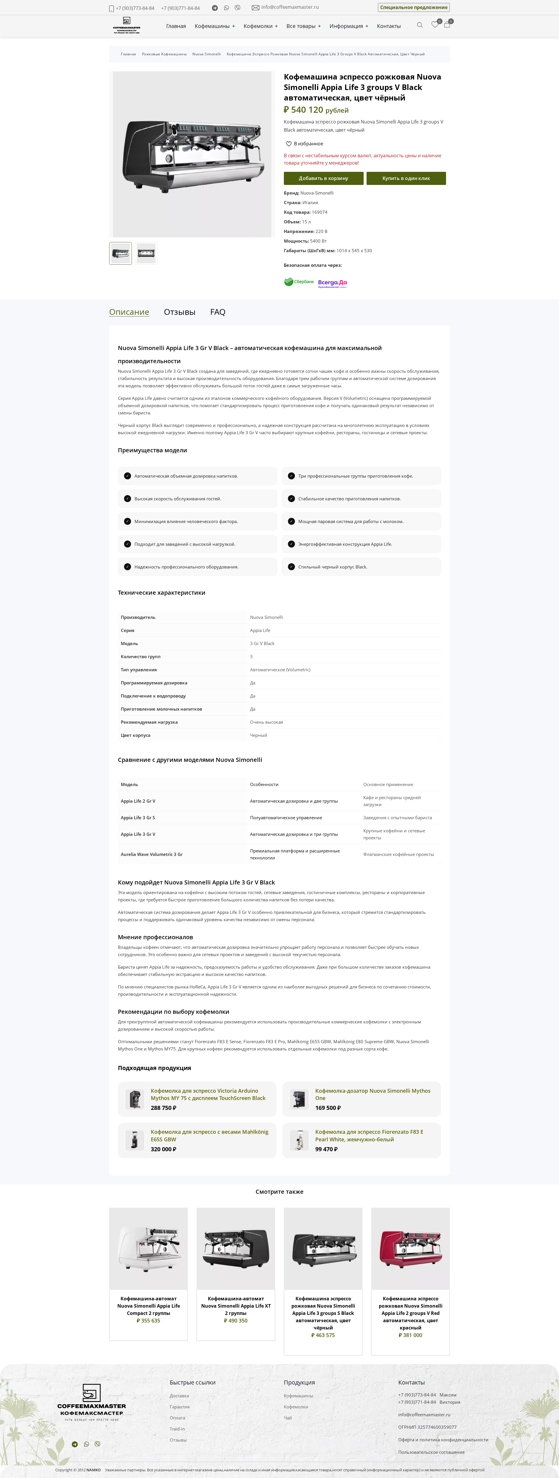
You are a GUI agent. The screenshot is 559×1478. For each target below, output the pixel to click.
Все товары (303, 25)
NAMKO (93, 1469)
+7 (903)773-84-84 (135, 8)
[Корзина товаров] (447, 24)
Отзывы (178, 1440)
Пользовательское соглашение (431, 1452)
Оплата (177, 1418)
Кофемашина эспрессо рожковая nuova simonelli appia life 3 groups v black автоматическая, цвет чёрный (326, 54)
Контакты (389, 25)
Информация (349, 25)
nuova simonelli (206, 54)
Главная (176, 25)
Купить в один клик (406, 178)
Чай (288, 1418)
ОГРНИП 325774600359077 (427, 1427)
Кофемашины (215, 25)
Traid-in (177, 1429)
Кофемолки (261, 25)
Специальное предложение (413, 7)
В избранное (308, 143)
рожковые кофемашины (164, 54)
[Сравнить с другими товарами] (435, 24)
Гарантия (180, 1407)
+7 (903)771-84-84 (180, 8)
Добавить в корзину (323, 178)
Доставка (179, 1395)
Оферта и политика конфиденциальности (443, 1439)
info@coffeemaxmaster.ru (290, 7)
